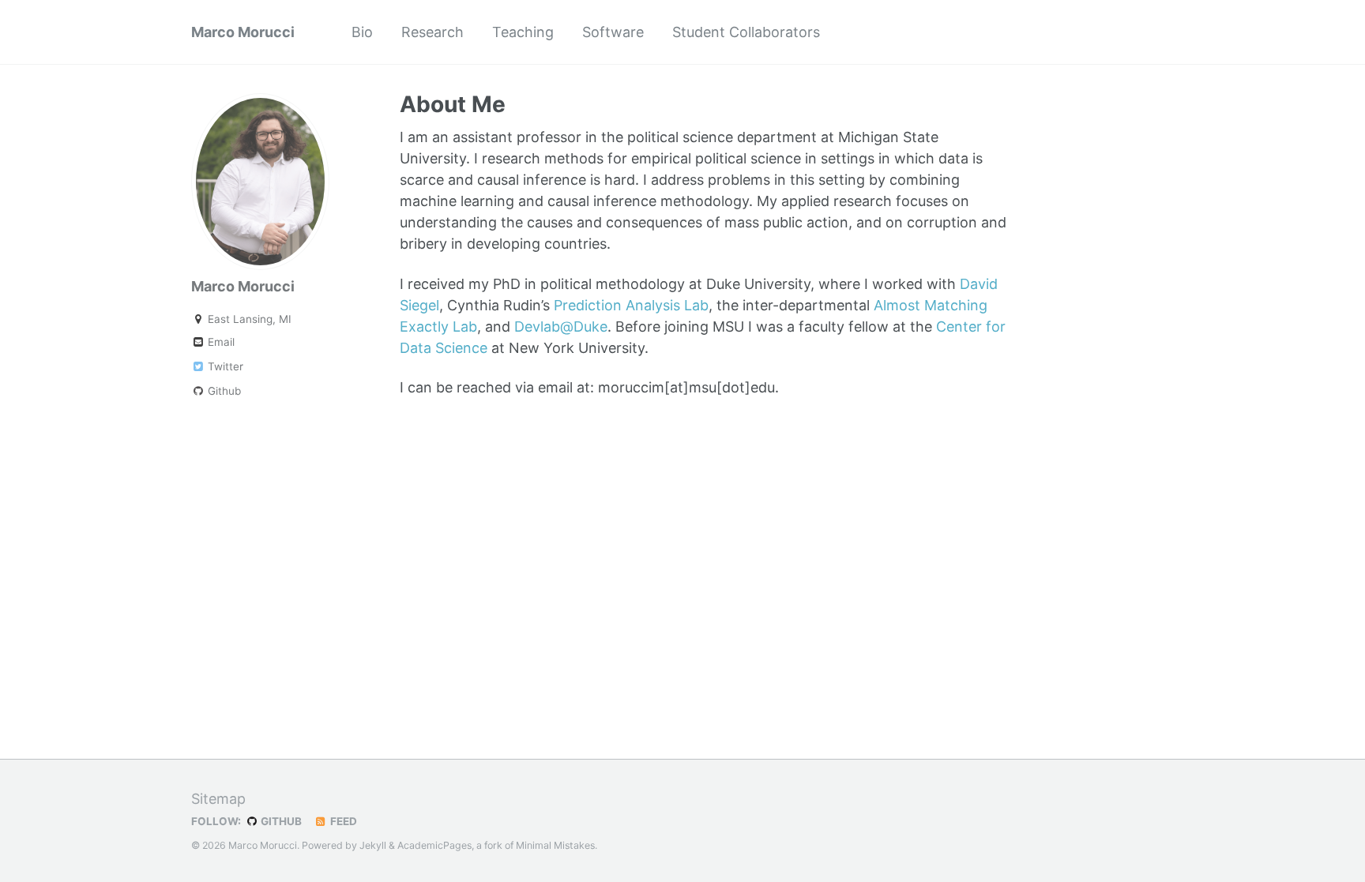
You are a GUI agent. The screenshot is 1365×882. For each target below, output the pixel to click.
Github (223, 391)
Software (613, 32)
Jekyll (372, 845)
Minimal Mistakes (555, 845)
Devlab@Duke (560, 326)
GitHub (280, 821)
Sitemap (218, 798)
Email (220, 342)
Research (432, 32)
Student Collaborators (746, 32)
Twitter (224, 366)
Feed (342, 821)
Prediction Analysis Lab (631, 305)
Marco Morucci (243, 32)
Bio (362, 32)
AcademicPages (434, 845)
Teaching (523, 32)
